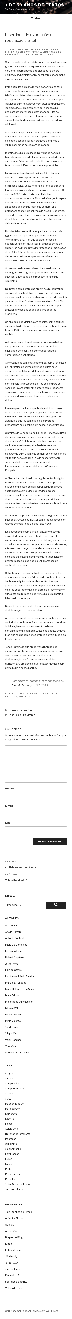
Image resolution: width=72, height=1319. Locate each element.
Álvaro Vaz (11, 1231)
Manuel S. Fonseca (15, 982)
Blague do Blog (14, 1237)
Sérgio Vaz (11, 1033)
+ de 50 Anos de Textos (34, 5)
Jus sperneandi (13, 1148)
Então (8, 1243)
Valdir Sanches (13, 1039)
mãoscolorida (12, 1269)
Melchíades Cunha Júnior (19, 1001)
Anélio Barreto (13, 931)
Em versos (11, 1113)
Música (9, 1164)
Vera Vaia (10, 1046)
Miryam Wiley (13, 1008)
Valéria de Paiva (14, 1288)
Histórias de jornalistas (17, 1133)
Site (8, 822)
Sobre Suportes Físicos (18, 1184)
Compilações (12, 1083)
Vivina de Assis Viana (17, 1052)
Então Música (13, 1250)
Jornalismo (11, 1143)
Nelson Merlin (13, 1014)
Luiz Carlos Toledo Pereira (19, 976)
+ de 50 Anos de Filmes (18, 1211)
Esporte (9, 1118)
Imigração (10, 1138)
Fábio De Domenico (16, 944)
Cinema (9, 1078)
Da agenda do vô (14, 1103)
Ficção (9, 1123)
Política (25, 696)
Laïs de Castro (13, 969)
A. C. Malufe (11, 925)
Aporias (9, 1224)
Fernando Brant (14, 951)
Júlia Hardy (11, 1256)
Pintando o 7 (12, 1275)
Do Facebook (12, 1108)
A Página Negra (14, 1218)
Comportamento (14, 1088)
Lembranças (12, 1153)
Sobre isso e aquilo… (16, 1281)
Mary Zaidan (12, 995)
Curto (8, 1098)
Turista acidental (14, 1189)
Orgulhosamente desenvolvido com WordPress (31, 1310)
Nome (9, 788)
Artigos (11, 696)
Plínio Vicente (13, 1020)
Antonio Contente (15, 938)
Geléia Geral (11, 1128)
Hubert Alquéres (35, 693)
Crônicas (10, 1093)
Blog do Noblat (21, 685)
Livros (8, 1158)
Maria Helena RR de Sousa (20, 989)
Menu (37, 18)
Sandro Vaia (11, 1027)
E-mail (10, 805)
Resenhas (10, 1179)
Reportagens (12, 1174)
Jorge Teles (11, 963)
